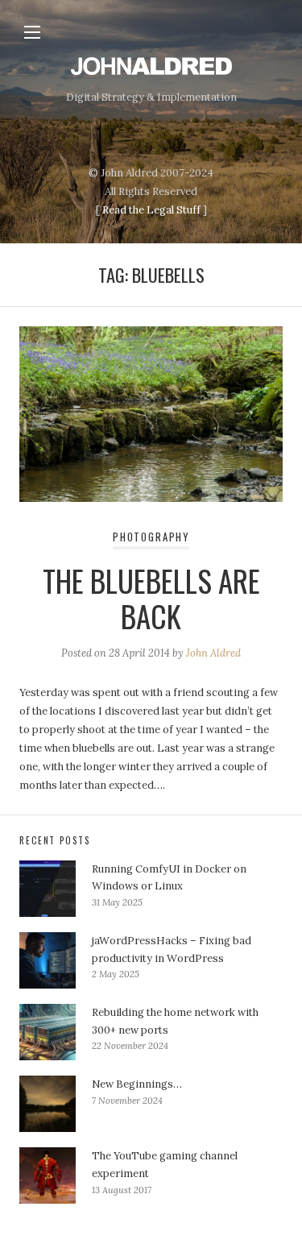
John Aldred (213, 653)
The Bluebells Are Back (151, 598)
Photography (151, 537)
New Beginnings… (137, 1084)
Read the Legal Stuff (151, 210)
